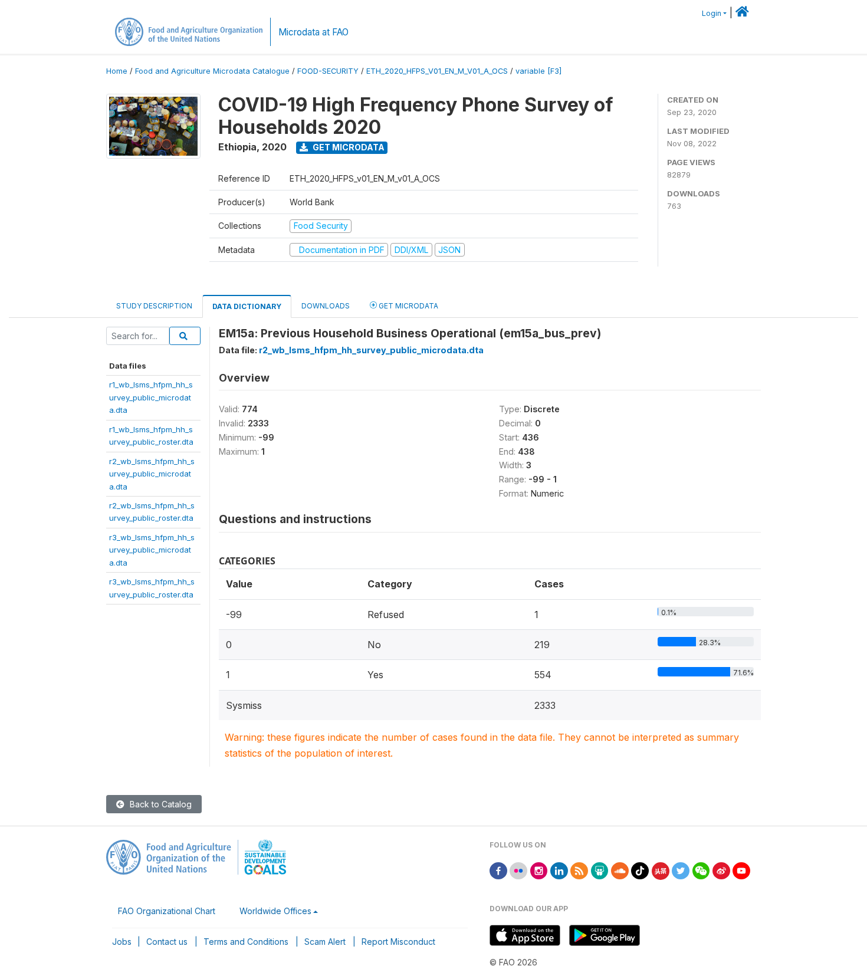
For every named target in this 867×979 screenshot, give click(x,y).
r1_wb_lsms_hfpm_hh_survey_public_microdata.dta (151, 397)
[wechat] (701, 870)
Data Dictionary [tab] (246, 306)
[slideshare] (600, 870)
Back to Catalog (159, 804)
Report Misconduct (398, 942)
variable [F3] (538, 71)
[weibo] (721, 870)
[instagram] (539, 870)
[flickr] (518, 870)
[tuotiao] (660, 870)
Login (711, 13)
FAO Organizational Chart (166, 911)
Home (116, 71)
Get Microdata (348, 147)
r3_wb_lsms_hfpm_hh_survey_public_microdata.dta (152, 550)
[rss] (579, 870)
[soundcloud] (620, 870)
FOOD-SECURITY (328, 71)
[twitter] (680, 870)
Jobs (122, 942)
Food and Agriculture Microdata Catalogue (212, 71)
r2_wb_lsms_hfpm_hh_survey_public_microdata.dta (152, 473)
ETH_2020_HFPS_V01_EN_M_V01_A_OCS (437, 71)
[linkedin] (559, 870)
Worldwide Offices (275, 911)
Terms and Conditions (245, 942)
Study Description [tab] (154, 305)
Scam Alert (325, 942)
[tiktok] (640, 870)
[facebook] (498, 870)
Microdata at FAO (313, 32)
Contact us (167, 942)
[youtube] (741, 870)
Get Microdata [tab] (407, 305)
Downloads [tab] (325, 305)
